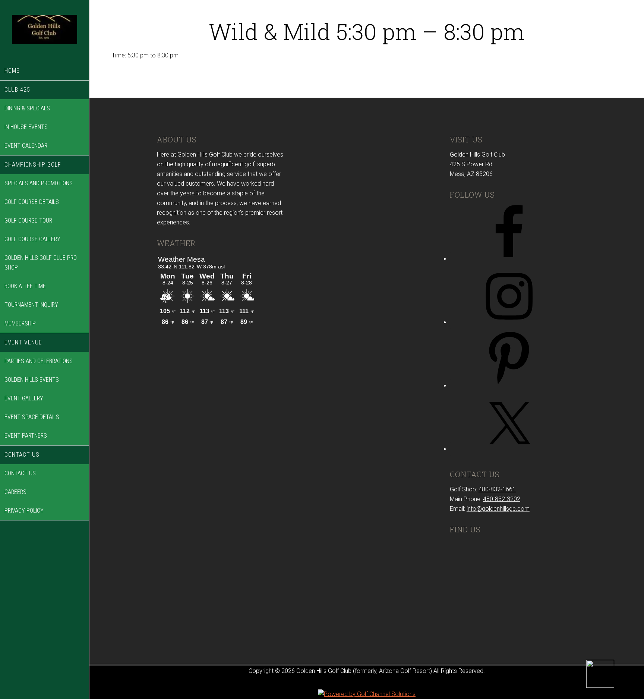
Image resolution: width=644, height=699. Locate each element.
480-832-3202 (501, 499)
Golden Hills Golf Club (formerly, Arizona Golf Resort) (44, 31)
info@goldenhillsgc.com (498, 508)
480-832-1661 (497, 489)
